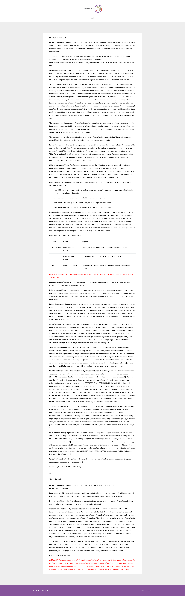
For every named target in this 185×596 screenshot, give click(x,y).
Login (92, 18)
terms (142, 590)
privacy (149, 590)
